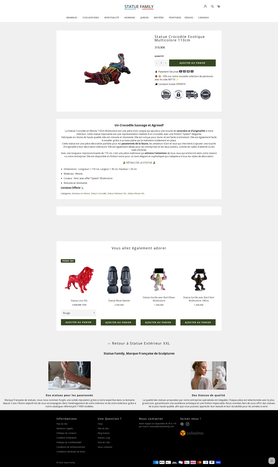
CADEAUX (203, 17)
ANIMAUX (72, 17)
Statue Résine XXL (136, 193)
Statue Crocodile (98, 193)
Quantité (159, 56)
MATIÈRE (159, 17)
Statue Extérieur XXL (117, 193)
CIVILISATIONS (91, 17)
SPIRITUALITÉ (112, 17)
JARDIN (144, 17)
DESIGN (189, 17)
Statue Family (69, 462)
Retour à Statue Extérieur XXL (140, 343)
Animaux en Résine (81, 193)
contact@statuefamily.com (161, 426)
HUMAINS (130, 17)
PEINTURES (175, 17)
